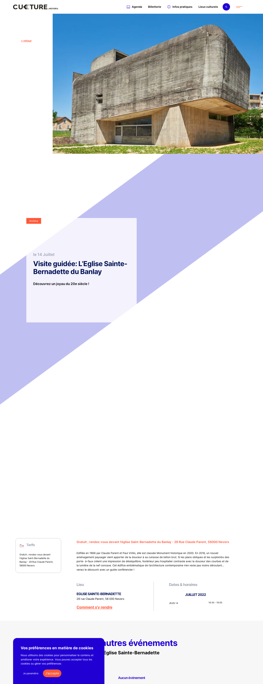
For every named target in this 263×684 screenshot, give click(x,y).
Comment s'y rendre (94, 607)
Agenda (137, 6)
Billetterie (154, 6)
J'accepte (52, 673)
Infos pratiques (182, 6)
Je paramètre (30, 673)
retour (27, 40)
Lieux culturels (208, 6)
